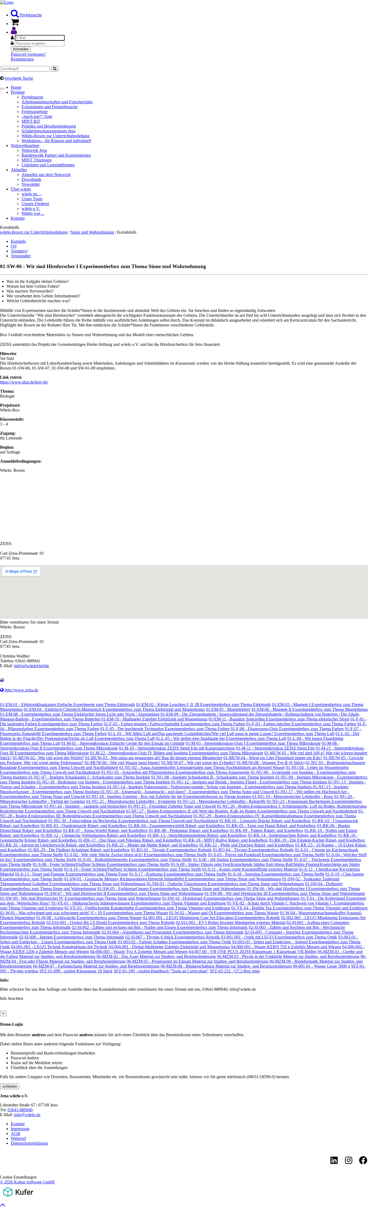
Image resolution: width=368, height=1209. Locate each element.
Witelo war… (33, 213)
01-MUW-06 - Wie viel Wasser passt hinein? (122, 762)
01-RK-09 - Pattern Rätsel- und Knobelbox (266, 830)
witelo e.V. (31, 208)
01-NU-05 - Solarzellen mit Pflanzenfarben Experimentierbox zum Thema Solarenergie (175, 772)
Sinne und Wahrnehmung (92, 232)
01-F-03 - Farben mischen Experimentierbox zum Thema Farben (301, 724)
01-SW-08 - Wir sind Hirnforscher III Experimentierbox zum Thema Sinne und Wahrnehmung (284, 893)
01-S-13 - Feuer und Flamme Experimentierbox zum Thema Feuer (71, 874)
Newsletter (31, 184)
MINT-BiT (31, 121)
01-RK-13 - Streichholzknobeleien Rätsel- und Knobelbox (197, 835)
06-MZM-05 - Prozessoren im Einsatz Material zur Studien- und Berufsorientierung (197, 961)
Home (16, 87)
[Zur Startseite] (6, 2)
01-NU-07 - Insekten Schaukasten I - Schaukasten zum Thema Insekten (89, 777)
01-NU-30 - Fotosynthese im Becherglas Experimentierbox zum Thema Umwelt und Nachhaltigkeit (133, 820)
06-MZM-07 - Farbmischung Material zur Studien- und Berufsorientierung (96, 966)
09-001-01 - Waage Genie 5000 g (321, 966)
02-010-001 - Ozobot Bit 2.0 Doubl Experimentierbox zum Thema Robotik (110, 922)
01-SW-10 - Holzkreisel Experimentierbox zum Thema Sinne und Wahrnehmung (231, 898)
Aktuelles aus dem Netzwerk (46, 174)
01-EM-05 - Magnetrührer (228, 709)
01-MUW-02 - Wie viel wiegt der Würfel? (48, 757)
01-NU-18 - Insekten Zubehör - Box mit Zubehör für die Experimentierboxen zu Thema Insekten (169, 796)
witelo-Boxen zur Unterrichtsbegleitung (33, 232)
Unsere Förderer (35, 203)
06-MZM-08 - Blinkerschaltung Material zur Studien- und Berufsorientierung (226, 966)
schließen (9, 1086)
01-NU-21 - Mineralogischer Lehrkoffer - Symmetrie (131, 801)
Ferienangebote (35, 111)
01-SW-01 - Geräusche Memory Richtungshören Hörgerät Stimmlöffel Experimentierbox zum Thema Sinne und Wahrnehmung (172, 879)
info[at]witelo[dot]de (31, 665)
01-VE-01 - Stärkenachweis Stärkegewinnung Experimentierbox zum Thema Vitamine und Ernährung (138, 903)
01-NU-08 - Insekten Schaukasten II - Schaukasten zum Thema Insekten (213, 777)
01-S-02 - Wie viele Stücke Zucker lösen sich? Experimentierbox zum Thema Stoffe (135, 854)
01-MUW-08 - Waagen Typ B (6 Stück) (270, 762)
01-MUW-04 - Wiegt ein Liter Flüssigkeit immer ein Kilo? (272, 757)
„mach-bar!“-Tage (37, 116)
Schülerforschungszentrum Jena (48, 131)
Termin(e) (19, 251)
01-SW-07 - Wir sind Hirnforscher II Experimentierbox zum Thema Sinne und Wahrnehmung (123, 893)
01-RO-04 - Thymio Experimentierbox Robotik (253, 850)
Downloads (31, 179)
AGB (15, 1133)
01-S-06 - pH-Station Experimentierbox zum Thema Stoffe (243, 859)
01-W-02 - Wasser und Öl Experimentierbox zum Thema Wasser (224, 913)
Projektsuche (30, 15)
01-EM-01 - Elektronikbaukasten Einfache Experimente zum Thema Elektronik (67, 704)
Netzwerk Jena (34, 150)
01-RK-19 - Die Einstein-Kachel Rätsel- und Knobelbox (317, 840)
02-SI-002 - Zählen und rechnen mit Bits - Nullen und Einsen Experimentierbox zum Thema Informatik (160, 927)
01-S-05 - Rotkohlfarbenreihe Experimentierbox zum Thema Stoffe (135, 859)
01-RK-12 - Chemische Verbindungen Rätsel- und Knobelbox (93, 835)
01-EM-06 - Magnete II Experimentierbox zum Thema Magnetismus (309, 709)
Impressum (20, 1128)
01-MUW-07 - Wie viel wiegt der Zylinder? (198, 762)
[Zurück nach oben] (3, 1206)
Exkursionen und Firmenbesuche (50, 106)
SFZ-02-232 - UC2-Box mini (235, 971)
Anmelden (21, 49)
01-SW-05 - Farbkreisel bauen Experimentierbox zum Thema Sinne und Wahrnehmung (171, 888)
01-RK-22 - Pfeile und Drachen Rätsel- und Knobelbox (246, 845)
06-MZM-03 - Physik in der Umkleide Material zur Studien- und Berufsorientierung (288, 956)
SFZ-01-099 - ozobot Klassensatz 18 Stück (76, 971)
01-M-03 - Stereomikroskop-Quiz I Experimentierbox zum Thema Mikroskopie (253, 743)
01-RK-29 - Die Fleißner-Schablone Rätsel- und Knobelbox (79, 850)
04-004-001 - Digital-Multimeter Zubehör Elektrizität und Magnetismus (169, 946)
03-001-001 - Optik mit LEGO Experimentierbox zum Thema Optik (279, 937)
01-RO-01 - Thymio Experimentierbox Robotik (171, 850)
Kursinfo (18, 241)
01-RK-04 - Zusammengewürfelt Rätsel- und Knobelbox (176, 825)
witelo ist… (31, 194)
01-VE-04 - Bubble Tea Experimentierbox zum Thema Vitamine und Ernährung (299, 908)
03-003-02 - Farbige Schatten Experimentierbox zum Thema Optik (174, 942)
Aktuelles (19, 169)
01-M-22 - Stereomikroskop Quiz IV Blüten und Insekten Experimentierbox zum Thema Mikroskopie (176, 753)
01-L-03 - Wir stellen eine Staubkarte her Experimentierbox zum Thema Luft (221, 738)
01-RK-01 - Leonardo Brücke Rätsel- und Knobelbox (265, 820)
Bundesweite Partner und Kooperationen (56, 155)
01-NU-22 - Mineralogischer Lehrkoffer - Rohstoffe (221, 801)
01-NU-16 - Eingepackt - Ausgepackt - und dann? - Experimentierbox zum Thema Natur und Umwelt (187, 791)
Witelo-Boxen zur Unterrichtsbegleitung (55, 135)
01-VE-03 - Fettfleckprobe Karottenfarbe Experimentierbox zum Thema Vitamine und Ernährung (147, 908)
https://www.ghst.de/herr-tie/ (24, 382)
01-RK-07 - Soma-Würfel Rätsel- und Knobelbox (105, 830)
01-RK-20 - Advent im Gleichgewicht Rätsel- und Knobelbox (52, 845)
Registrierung (22, 59)
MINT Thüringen (36, 160)
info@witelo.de (27, 1114)
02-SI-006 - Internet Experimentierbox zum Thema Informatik (71, 937)
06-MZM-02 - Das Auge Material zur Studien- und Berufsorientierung (156, 956)
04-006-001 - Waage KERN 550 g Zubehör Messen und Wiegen (286, 946)
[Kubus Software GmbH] (18, 1198)
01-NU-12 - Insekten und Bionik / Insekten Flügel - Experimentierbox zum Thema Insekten (249, 782)
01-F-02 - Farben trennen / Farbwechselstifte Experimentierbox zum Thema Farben (174, 724)
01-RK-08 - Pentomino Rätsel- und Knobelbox (189, 830)
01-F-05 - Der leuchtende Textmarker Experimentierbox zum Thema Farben (165, 728)
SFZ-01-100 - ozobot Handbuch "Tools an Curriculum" (161, 971)
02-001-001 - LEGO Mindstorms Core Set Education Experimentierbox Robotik (211, 917)
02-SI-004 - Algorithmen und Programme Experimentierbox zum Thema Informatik (173, 932)
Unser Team (32, 198)
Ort (13, 246)
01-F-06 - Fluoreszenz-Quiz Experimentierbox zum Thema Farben (287, 728)
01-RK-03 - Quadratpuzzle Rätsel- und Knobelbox (84, 825)
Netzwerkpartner (25, 145)
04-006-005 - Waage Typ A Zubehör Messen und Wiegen (139, 951)
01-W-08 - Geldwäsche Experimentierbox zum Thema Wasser (89, 917)
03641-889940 (20, 1110)
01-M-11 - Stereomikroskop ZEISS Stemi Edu (275, 748)
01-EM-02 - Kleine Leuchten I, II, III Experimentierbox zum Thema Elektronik (203, 704)
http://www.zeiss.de (21, 690)
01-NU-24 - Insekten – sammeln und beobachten (85, 806)
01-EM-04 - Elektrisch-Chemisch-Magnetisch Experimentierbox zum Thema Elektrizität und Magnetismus (114, 709)
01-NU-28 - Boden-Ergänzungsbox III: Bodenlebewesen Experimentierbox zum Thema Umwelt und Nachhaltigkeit (182, 813)
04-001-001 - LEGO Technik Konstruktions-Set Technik (59, 946)
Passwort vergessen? (28, 54)
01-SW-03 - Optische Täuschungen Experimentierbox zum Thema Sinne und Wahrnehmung (225, 883)
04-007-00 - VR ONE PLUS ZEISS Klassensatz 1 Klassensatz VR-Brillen (253, 951)
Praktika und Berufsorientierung (49, 126)
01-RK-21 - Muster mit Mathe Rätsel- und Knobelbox (152, 845)
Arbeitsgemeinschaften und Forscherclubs (57, 102)
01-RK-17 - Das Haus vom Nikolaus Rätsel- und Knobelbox (130, 840)
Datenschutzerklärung (29, 1143)
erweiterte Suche (19, 78)
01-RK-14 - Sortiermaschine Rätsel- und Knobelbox (292, 835)
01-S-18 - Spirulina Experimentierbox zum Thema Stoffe (276, 874)
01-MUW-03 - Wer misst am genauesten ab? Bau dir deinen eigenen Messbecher (153, 757)
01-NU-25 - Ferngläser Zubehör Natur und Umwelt (172, 806)
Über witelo (21, 189)
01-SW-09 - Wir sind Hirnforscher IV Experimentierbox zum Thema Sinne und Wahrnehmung (80, 898)
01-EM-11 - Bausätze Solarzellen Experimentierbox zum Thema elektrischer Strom (279, 719)
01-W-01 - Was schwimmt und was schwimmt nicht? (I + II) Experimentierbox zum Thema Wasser (84, 913)
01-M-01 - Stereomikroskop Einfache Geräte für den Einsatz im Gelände (123, 743)
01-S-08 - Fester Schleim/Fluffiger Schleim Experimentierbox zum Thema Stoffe (101, 864)
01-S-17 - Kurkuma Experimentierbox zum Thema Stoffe (178, 874)
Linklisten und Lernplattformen (48, 165)
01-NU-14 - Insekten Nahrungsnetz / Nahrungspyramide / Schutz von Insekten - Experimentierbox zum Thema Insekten (210, 787)
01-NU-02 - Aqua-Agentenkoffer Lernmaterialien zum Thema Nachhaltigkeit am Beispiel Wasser (202, 767)
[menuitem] (189, 13)
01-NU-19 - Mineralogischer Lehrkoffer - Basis (292, 796)
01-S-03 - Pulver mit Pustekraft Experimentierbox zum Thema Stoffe (266, 854)
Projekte (18, 92)
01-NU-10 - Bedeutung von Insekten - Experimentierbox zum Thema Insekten (104, 782)
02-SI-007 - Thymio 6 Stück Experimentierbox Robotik (173, 937)
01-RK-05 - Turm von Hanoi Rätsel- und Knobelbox (271, 825)
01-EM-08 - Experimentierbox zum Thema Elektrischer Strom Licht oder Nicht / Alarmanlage (80, 714)
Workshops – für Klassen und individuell (56, 140)
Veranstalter (21, 256)
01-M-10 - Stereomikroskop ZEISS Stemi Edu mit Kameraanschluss (177, 748)
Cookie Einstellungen (18, 1177)
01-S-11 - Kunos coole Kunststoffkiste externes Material (250, 869)
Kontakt (18, 218)
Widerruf (18, 1138)
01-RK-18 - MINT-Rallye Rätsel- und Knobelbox (225, 840)
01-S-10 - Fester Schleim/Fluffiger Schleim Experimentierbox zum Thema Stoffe (132, 869)
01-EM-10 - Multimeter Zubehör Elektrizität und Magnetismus (154, 719)
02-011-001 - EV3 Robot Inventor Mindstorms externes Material (230, 922)
